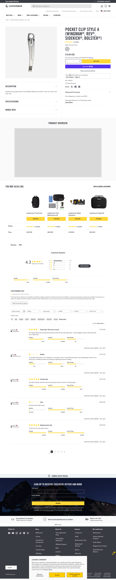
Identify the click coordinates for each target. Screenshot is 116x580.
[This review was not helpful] (103, 348)
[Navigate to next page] (58, 453)
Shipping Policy (97, 575)
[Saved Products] (106, 6)
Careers (58, 552)
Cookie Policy (107, 573)
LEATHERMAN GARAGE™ (104, 1)
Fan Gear (45, 15)
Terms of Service (87, 575)
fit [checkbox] (12, 319)
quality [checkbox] (21, 319)
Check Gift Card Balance (98, 551)
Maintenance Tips (80, 540)
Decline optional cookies (74, 575)
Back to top (58, 524)
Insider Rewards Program (69, 11)
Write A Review (85, 266)
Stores (77, 550)
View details (35, 219)
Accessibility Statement (60, 539)
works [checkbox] (27, 319)
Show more (62, 319)
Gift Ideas (39, 553)
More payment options (88, 71)
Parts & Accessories (32, 15)
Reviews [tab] (13, 245)
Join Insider (69, 77)
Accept (57, 575)
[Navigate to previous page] (58, 450)
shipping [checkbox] (33, 319)
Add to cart (96, 61)
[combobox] (61, 6)
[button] (109, 6)
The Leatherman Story (86, 11)
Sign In (77, 77)
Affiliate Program (61, 544)
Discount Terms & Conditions (93, 576)
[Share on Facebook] (75, 87)
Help (97, 11)
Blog (57, 548)
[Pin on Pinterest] (79, 87)
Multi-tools (9, 15)
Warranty (78, 553)
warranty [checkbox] (49, 319)
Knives (19, 15)
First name (35, 488)
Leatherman (12, 574)
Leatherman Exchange (52, 11)
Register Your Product (100, 546)
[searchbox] (17, 311)
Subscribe (58, 503)
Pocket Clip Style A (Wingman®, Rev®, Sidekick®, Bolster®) (20, 19)
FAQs (76, 536)
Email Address (36, 495)
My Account (97, 533)
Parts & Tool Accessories (39, 541)
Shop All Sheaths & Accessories (102, 186)
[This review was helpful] (100, 348)
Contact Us (78, 533)
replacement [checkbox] (41, 319)
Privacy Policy (48, 569)
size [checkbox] (16, 319)
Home (7, 19)
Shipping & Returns (78, 545)
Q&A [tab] (20, 245)
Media (58, 555)
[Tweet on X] (72, 87)
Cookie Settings (107, 576)
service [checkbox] (56, 319)
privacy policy (50, 510)
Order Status (97, 542)
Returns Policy (107, 575)
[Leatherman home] (13, 6)
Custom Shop (56, 15)
